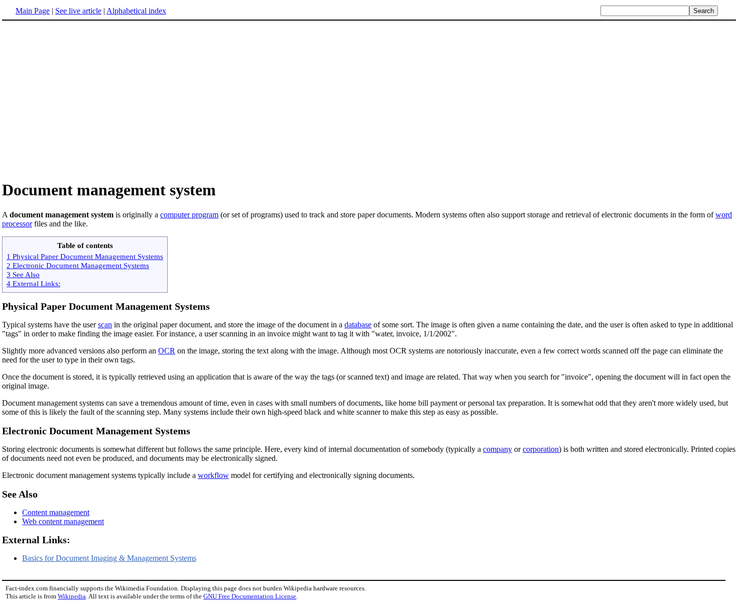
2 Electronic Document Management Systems (78, 265)
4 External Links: (33, 283)
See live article (78, 11)
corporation (541, 449)
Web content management (63, 521)
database (358, 324)
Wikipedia (72, 596)
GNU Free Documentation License (249, 596)
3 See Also (23, 274)
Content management (55, 512)
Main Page (33, 11)
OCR (166, 350)
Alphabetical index (136, 11)
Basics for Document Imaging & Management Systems (109, 558)
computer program (189, 214)
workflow (213, 475)
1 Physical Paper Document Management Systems (85, 256)
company (497, 449)
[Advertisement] (369, 100)
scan (105, 324)
